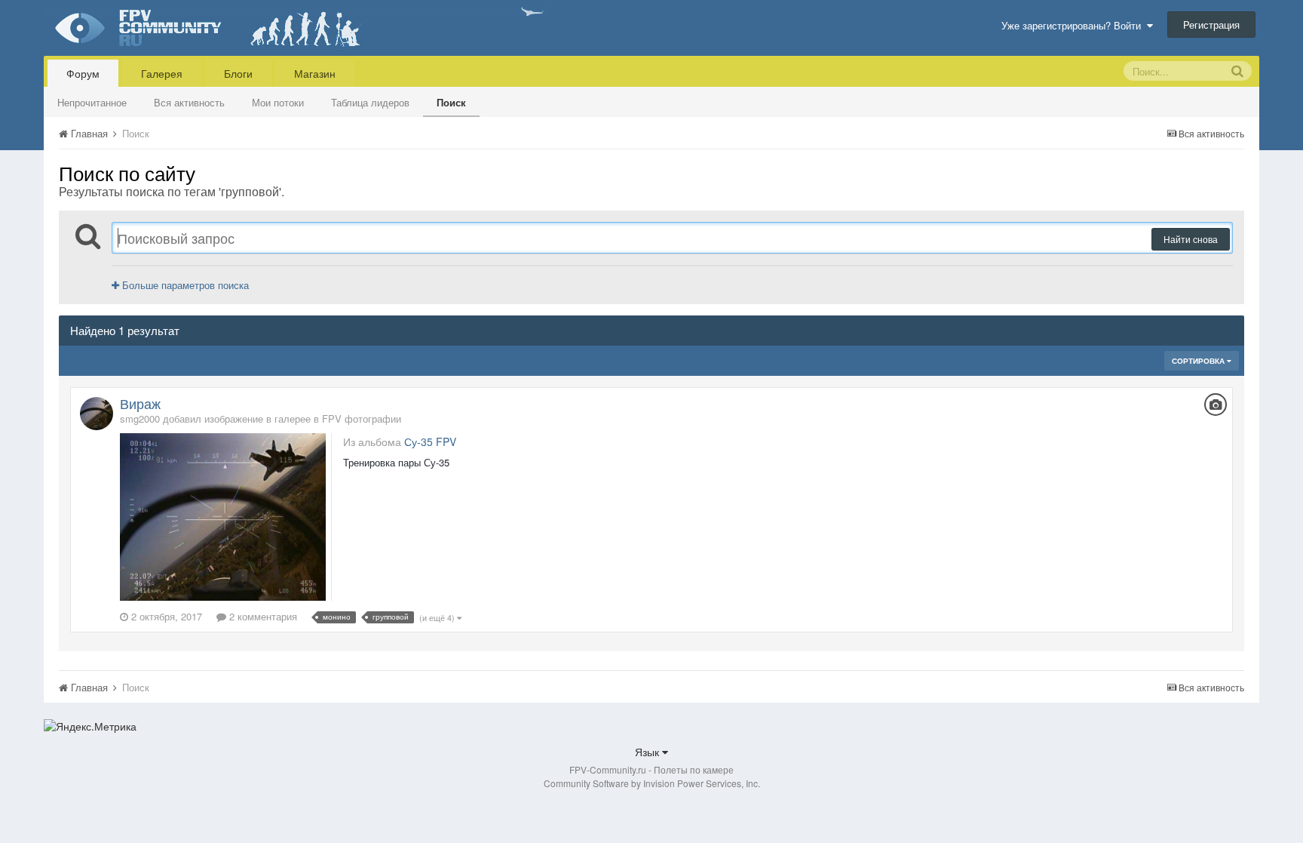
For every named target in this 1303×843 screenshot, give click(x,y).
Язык (648, 751)
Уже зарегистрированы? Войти (1074, 25)
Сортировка (1199, 360)
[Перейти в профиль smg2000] (96, 413)
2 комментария (261, 616)
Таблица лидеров (370, 102)
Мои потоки (278, 102)
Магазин (315, 73)
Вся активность (189, 102)
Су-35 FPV (430, 441)
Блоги (238, 73)
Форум (83, 73)
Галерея (161, 73)
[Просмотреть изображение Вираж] (222, 515)
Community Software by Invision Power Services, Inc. (652, 783)
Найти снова (1191, 238)
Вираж (140, 403)
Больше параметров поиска (184, 285)
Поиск (451, 102)
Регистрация (1211, 24)
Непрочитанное (92, 102)
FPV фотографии (361, 418)
